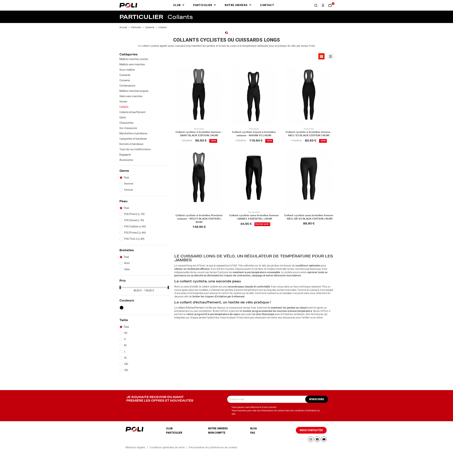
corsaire (287, 293)
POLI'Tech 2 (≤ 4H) (134, 238)
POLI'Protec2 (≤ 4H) (135, 232)
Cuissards (124, 75)
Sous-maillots (127, 69)
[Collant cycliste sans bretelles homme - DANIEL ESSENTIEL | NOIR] (254, 178)
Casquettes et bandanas (133, 138)
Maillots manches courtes (133, 59)
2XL (126, 363)
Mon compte (216, 432)
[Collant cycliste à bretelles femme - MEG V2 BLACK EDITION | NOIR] (309, 95)
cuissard (221, 265)
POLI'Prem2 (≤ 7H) (134, 214)
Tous (126, 177)
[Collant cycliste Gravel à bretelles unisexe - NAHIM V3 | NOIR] (254, 95)
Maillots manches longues (133, 91)
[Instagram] (311, 439)
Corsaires (124, 80)
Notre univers (218, 428)
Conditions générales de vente (167, 447)
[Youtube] (324, 439)
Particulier (174, 432)
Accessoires (126, 160)
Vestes (123, 101)
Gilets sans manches (130, 96)
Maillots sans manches (132, 64)
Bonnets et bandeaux (131, 144)
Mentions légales (135, 447)
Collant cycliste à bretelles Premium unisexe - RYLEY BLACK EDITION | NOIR (199, 219)
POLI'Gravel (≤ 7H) (134, 220)
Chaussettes (126, 122)
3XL (126, 370)
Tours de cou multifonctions (135, 149)
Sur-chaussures (128, 128)
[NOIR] (122, 308)
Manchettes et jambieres (133, 133)
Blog (253, 428)
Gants (122, 117)
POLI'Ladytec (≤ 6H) (135, 226)
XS (125, 333)
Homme (128, 183)
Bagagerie (125, 154)
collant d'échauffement (190, 307)
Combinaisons (127, 85)
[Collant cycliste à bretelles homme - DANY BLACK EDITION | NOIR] (199, 95)
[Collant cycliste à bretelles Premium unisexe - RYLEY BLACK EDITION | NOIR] (199, 178)
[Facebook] (317, 439)
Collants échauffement (132, 112)
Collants (123, 106)
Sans (127, 269)
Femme (128, 189)
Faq (252, 432)
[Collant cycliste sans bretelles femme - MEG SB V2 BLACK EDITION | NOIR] (309, 178)
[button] (315, 5)
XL (125, 357)
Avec (127, 263)
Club (169, 428)
